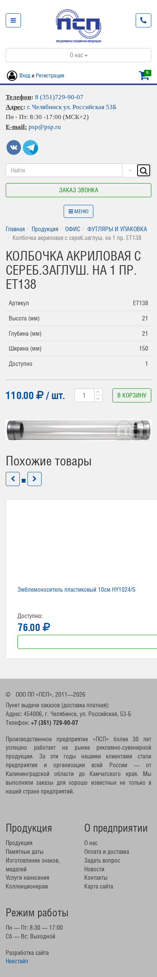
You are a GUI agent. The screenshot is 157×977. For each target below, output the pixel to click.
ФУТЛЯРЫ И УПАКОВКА (117, 229)
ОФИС (72, 229)
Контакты (95, 877)
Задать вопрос (102, 860)
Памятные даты (24, 851)
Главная (15, 229)
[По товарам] (129, 170)
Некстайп (17, 961)
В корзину (131, 395)
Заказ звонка (78, 190)
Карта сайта (98, 886)
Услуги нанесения (27, 877)
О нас (77, 55)
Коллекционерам (27, 886)
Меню (80, 211)
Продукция (45, 229)
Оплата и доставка (106, 851)
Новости (94, 869)
